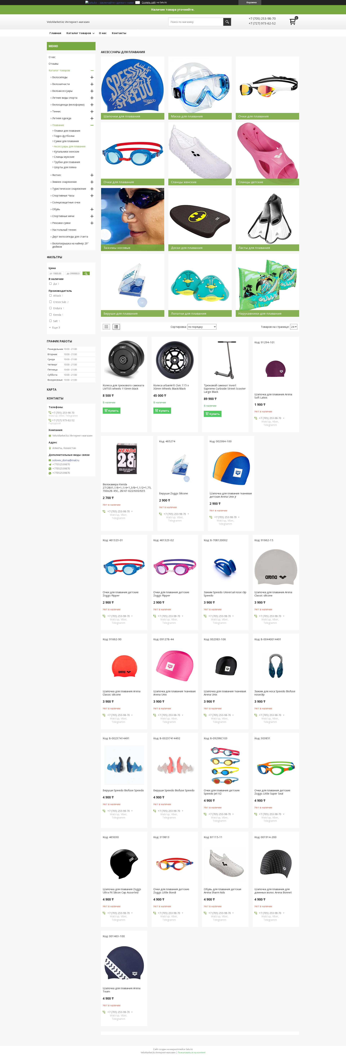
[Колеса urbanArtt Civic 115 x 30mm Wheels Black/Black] (174, 360)
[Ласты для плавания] (267, 219)
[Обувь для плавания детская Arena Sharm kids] (225, 864)
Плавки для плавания (67, 130)
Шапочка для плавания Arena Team (121, 989)
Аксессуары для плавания (69, 146)
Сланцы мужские (64, 156)
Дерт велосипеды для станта (70, 236)
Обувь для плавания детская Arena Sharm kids (222, 890)
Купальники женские (66, 151)
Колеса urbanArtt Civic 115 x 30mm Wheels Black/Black (171, 387)
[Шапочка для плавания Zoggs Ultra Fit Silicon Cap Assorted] (124, 864)
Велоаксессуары (62, 91)
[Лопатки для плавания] (200, 285)
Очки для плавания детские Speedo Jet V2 (222, 792)
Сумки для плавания (66, 141)
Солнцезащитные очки (66, 202)
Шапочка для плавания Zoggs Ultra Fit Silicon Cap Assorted (122, 890)
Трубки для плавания (67, 162)
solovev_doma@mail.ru (65, 460)
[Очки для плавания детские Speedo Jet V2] (225, 765)
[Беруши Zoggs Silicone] (180, 468)
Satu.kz (189, 1049)
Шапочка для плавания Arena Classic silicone (273, 593)
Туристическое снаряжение (69, 188)
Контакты (119, 33)
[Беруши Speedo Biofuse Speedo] (124, 765)
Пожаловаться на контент (191, 1052)
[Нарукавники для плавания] (267, 285)
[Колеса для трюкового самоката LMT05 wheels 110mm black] (124, 360)
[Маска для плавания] (200, 88)
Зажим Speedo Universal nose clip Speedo (225, 593)
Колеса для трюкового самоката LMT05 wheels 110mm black (123, 387)
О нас (103, 33)
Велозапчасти (61, 84)
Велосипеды (59, 77)
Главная (55, 33)
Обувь (56, 209)
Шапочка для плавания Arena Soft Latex (273, 396)
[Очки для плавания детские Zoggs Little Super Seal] (275, 765)
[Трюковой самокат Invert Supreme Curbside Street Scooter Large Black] (225, 360)
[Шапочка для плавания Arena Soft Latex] (275, 369)
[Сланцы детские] (267, 153)
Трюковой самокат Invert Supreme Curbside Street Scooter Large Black (225, 388)
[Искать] (227, 22)
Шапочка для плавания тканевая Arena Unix (174, 693)
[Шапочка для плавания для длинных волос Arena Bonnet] (275, 864)
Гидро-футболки (64, 136)
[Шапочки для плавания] (132, 88)
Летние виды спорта (64, 97)
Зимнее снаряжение (64, 182)
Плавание (58, 125)
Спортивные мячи (63, 216)
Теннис (56, 111)
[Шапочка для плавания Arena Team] (124, 963)
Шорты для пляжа (65, 167)
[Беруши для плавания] (132, 285)
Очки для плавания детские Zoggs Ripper (121, 593)
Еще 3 (56, 327)
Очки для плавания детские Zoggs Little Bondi (171, 890)
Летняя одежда (61, 118)
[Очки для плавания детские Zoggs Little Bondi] (174, 864)
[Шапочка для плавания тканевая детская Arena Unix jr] (231, 468)
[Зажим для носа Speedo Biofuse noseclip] (275, 666)
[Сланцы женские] (200, 153)
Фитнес (56, 175)
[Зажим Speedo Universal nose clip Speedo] (225, 567)
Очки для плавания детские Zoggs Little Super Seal (272, 792)
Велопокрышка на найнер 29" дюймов (70, 245)
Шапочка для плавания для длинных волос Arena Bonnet (273, 890)
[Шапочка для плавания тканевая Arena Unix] (174, 666)
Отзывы (53, 63)
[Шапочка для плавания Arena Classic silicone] (275, 567)
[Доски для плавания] (200, 219)
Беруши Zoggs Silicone (173, 493)
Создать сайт (149, 2)
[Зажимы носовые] (132, 219)
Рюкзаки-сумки (61, 223)
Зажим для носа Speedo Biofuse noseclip (274, 693)
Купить (113, 410)
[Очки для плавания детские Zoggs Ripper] (124, 567)
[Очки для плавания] (267, 88)
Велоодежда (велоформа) (68, 104)
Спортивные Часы (63, 195)
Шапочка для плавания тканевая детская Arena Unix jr (231, 495)
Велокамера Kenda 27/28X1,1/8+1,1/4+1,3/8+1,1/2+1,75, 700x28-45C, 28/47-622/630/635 (127, 487)
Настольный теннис (64, 229)
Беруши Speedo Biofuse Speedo (123, 790)
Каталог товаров (78, 33)
